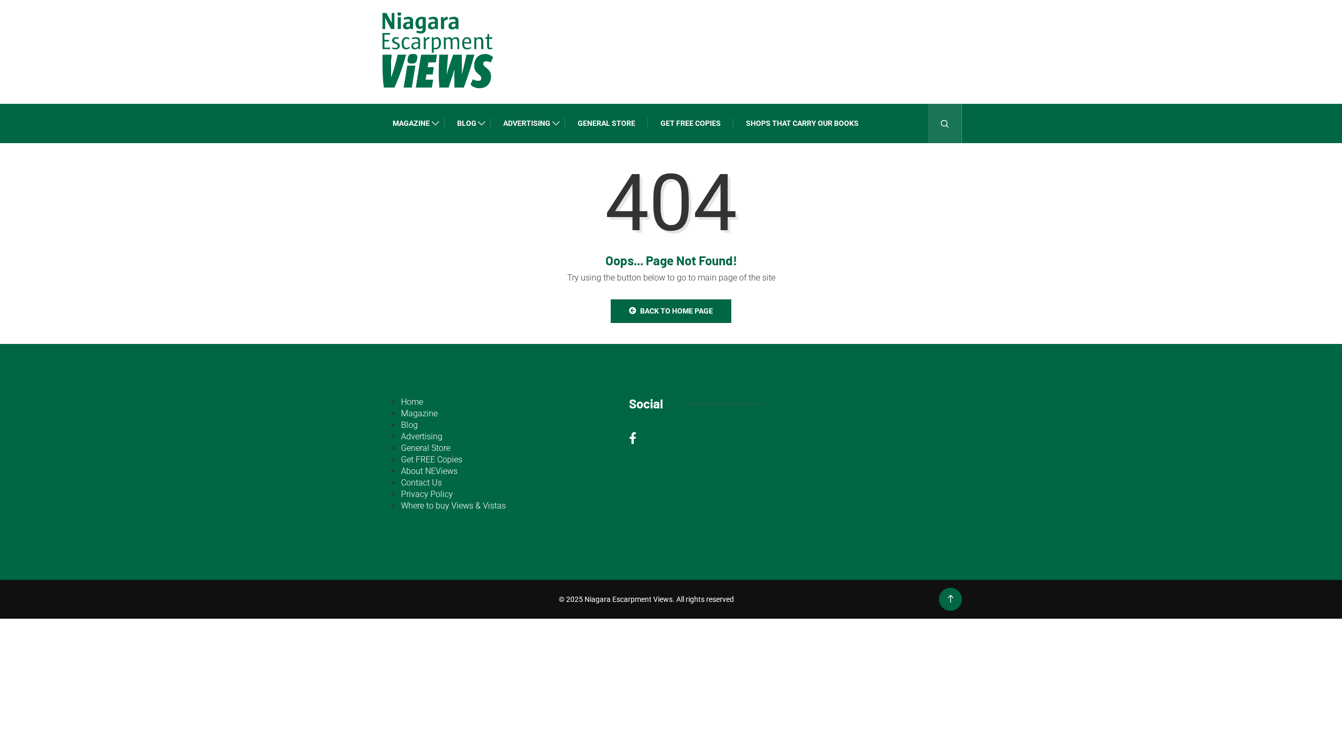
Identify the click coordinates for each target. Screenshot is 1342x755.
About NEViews (429, 471)
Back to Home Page (676, 311)
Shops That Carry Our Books (802, 123)
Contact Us (421, 483)
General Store (606, 123)
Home (412, 402)
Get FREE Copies (691, 123)
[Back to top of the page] (951, 599)
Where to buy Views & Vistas (453, 506)
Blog (467, 123)
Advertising (526, 123)
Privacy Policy (427, 494)
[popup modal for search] (945, 123)
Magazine (411, 123)
